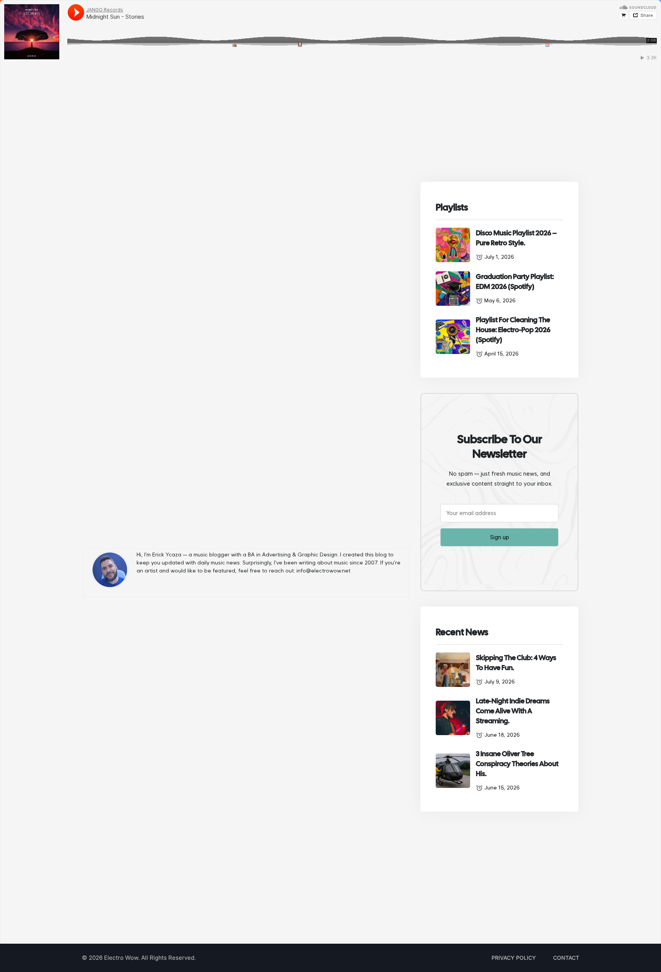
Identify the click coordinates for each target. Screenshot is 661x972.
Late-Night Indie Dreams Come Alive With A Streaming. (513, 710)
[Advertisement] (246, 717)
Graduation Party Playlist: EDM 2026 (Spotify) (515, 281)
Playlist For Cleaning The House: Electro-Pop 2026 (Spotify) (513, 329)
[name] (453, 245)
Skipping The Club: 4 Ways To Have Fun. (516, 662)
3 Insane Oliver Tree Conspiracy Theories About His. (517, 763)
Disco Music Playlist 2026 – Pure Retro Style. (516, 237)
